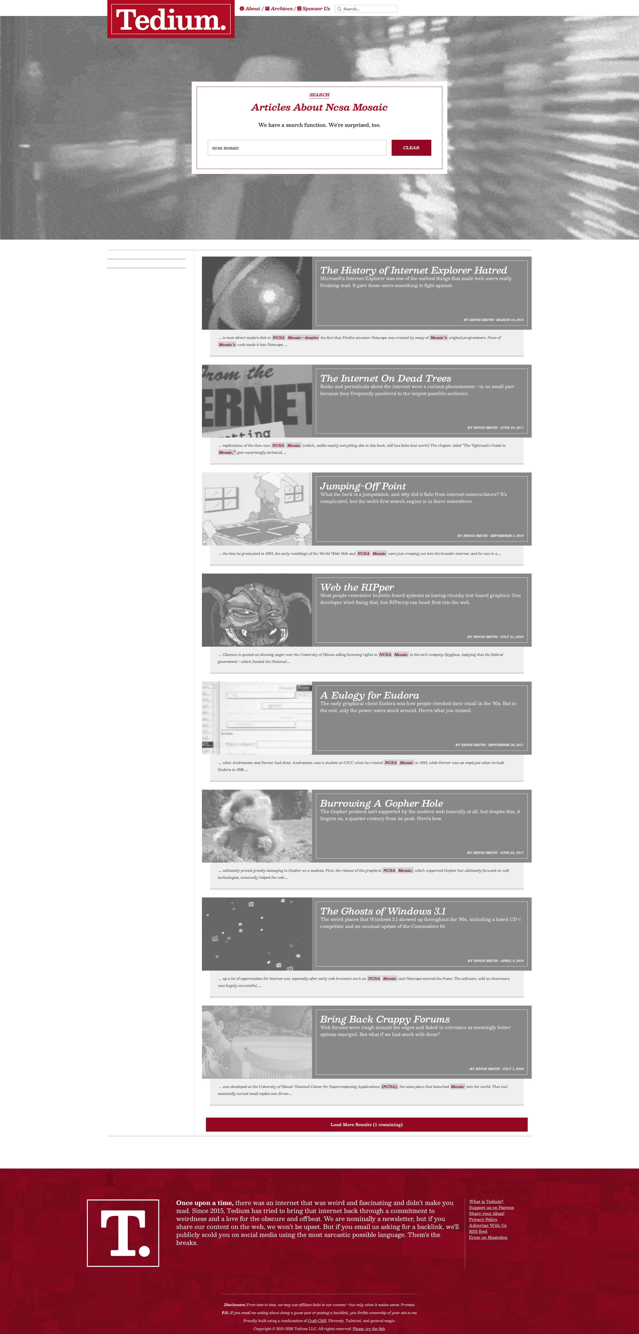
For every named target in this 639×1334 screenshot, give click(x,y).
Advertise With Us (487, 1225)
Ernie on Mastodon (488, 1237)
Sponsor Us (316, 8)
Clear (411, 147)
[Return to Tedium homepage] (171, 19)
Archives (282, 8)
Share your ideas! (486, 1213)
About (253, 8)
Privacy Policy (483, 1219)
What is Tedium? (486, 1201)
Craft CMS (317, 1321)
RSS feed (478, 1231)
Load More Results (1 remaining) (367, 1124)
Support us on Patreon (491, 1207)
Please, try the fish (369, 1329)
